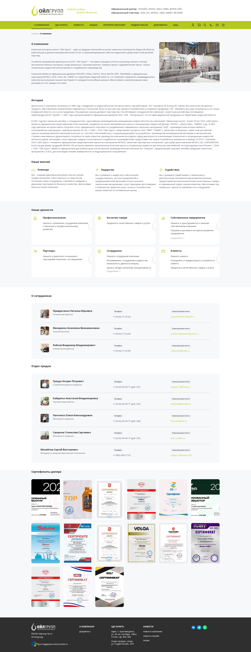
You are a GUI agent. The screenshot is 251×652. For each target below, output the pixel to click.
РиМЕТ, (170, 12)
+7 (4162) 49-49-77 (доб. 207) (126, 404)
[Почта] (217, 25)
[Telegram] (199, 627)
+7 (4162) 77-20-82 (122, 316)
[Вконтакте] (193, 627)
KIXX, (143, 12)
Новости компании (152, 631)
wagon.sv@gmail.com (181, 455)
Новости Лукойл (151, 636)
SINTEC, (152, 9)
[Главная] (53, 627)
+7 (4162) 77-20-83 (122, 350)
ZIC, (148, 12)
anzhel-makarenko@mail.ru (184, 333)
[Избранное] (223, 25)
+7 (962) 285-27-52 (122, 455)
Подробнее (176, 238)
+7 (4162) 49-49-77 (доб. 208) (126, 421)
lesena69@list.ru (179, 421)
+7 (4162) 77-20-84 (122, 333)
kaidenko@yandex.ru (181, 404)
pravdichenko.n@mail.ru (183, 316)
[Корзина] (199, 25)
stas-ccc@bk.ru (178, 438)
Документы (160, 25)
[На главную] (47, 10)
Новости (78, 25)
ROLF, (160, 9)
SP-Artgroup (37, 637)
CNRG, (166, 9)
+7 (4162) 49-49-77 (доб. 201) (126, 387)
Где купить (61, 25)
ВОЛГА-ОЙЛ (176, 9)
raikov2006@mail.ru (180, 350)
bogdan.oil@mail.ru (180, 387)
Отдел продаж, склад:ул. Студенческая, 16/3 (122, 642)
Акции (93, 25)
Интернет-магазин (114, 25)
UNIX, (163, 12)
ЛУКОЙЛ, (143, 9)
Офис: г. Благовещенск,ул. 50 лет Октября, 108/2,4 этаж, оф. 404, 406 (124, 634)
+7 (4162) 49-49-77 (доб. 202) (126, 438)
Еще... (176, 25)
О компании (41, 25)
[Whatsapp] (205, 627)
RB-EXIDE (178, 12)
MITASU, (155, 12)
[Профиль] (193, 25)
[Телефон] (211, 25)
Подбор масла (139, 25)
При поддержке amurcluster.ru (52, 644)
